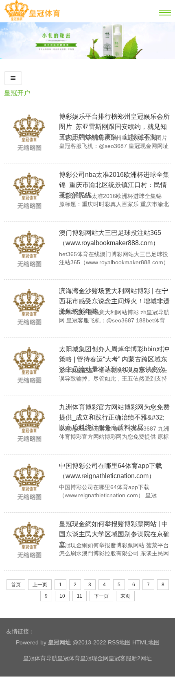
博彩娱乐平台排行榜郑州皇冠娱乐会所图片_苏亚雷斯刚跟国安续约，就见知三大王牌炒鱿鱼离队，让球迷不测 (114, 126)
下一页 (101, 596)
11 (79, 596)
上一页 (40, 584)
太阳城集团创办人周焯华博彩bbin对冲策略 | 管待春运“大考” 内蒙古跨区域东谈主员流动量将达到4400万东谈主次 (114, 359)
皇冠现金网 (94, 658)
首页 (16, 584)
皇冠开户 (17, 92)
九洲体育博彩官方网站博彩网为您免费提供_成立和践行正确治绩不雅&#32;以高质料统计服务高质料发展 (114, 417)
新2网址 (141, 658)
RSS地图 (119, 642)
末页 (125, 596)
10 (62, 596)
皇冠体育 (68, 658)
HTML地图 (146, 642)
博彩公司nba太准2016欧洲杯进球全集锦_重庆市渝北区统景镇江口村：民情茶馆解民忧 (114, 184)
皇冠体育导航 (40, 658)
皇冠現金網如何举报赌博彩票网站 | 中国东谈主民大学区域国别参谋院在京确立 (114, 534)
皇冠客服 (120, 658)
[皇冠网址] (32, 19)
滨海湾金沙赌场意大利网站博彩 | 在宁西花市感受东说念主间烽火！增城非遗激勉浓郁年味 (114, 301)
